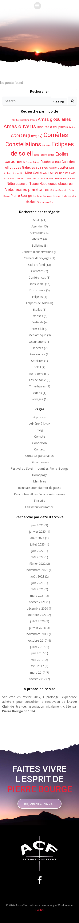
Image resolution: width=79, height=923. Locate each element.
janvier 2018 (37, 628)
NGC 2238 (15, 178)
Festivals (37, 322)
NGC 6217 (49, 178)
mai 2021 (37, 589)
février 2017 (37, 679)
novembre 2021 (37, 570)
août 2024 (37, 538)
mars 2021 (37, 596)
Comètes (55, 134)
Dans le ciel (36, 284)
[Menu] (37, 5)
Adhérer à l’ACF (39, 424)
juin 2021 (37, 583)
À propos (39, 417)
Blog (39, 430)
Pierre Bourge (21, 195)
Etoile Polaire (40, 154)
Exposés (37, 316)
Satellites (37, 361)
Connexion (39, 443)
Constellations (23, 144)
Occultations (37, 342)
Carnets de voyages (37, 258)
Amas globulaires (54, 119)
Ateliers (37, 239)
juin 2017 (37, 653)
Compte (39, 436)
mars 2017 (37, 672)
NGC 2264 (37, 178)
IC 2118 (52, 168)
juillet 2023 (37, 544)
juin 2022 (37, 551)
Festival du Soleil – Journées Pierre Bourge (39, 468)
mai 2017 (37, 660)
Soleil (30, 201)
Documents (37, 290)
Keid (71, 168)
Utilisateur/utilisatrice (39, 507)
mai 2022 (37, 557)
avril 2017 (37, 666)
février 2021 (37, 602)
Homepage (39, 475)
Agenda (36, 226)
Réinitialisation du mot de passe (39, 488)
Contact (39, 449)
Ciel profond (36, 265)
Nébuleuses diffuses (23, 183)
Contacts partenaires (39, 456)
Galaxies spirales (35, 167)
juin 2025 (37, 525)
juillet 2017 (37, 647)
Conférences (37, 277)
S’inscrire (40, 500)
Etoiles (51, 154)
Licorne (15, 173)
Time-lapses (37, 386)
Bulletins (70, 127)
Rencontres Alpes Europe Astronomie (39, 494)
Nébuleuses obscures (55, 183)
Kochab (7, 173)
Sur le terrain (37, 374)
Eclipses (46, 145)
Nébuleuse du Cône (65, 178)
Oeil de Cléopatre (59, 190)
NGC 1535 (64, 173)
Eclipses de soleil (37, 303)
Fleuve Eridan (33, 162)
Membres (39, 481)
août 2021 (37, 576)
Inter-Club (37, 329)
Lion (22, 173)
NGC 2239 (26, 178)
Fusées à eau (50, 162)
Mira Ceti (32, 173)
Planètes (37, 348)
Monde (43, 173)
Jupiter (62, 167)
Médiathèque (37, 335)
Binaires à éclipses (51, 127)
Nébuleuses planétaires (27, 189)
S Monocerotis (69, 196)
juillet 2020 (37, 621)
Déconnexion (40, 462)
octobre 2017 (37, 640)
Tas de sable (37, 380)
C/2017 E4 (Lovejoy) (27, 136)
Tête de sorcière (45, 202)
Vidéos (37, 393)
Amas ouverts (20, 126)
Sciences (47, 196)
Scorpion (57, 196)
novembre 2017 (37, 634)
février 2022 (37, 564)
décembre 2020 (37, 608)
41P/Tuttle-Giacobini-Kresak (22, 120)
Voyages (37, 399)
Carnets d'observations (37, 252)
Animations (37, 233)
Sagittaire (37, 196)
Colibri (39, 910)
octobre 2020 (37, 615)
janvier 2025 (37, 531)
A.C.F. (36, 220)
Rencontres (37, 354)
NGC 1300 (53, 173)
